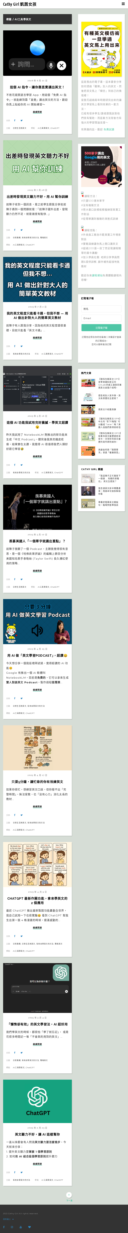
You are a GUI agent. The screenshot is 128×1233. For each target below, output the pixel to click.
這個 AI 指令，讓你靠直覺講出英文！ (37, 87)
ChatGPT (55, 128)
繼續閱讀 (37, 112)
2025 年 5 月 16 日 (37, 416)
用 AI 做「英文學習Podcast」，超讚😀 (37, 655)
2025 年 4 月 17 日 (37, 775)
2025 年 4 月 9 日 (37, 892)
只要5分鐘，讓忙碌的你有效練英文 (37, 782)
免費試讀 (109, 129)
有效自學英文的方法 (30, 238)
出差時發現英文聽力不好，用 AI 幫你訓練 (37, 197)
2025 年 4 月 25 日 (37, 649)
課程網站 (97, 275)
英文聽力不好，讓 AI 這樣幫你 (37, 1134)
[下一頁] (69, 1195)
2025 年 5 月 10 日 (37, 534)
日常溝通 (17, 238)
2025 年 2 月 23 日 (37, 1128)
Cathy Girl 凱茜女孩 (20, 4)
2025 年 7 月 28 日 (37, 190)
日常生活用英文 (19, 128)
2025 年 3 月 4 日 (37, 1018)
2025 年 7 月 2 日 (37, 307)
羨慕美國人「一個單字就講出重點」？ (37, 541)
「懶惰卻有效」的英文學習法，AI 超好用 (37, 1024)
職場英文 (44, 238)
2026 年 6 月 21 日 (37, 80)
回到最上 (7, 1219)
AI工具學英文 (43, 128)
